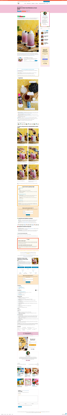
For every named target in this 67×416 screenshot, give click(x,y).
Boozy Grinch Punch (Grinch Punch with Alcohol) (46, 36)
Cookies (5, 414)
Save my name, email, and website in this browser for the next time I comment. (25, 405)
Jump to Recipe (19, 11)
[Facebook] (66, 0)
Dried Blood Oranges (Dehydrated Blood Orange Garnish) (46, 39)
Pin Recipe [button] (28, 267)
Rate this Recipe (24, 11)
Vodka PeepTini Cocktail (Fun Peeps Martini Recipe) (20, 375)
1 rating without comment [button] (26, 390)
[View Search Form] (49, 3)
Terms (12, 414)
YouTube (37, 255)
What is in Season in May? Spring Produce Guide (28, 385)
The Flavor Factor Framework (42, 3)
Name (19, 403)
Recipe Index (29, 1)
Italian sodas (28, 54)
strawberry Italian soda (26, 221)
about (47, 3)
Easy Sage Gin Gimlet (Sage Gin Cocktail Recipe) (35, 375)
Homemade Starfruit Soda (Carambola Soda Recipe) (19, 386)
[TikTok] (64, 0)
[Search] (48, 28)
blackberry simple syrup (22, 291)
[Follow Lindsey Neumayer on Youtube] (28, 360)
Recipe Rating (19, 393)
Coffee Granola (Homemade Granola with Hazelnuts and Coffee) (46, 43)
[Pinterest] (63, 0)
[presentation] (20, 371)
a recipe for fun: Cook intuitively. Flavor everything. (22, 1)
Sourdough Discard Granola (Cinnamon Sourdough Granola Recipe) (46, 33)
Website (32, 403)
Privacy (7, 414)
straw (19, 288)
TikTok (24, 256)
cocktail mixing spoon (21, 287)
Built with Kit (32, 349)
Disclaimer (10, 414)
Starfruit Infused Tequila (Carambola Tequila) (21, 364)
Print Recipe (21, 267)
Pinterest (31, 256)
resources (36, 3)
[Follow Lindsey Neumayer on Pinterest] (29, 360)
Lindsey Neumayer (28, 355)
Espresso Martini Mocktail (5, 0)
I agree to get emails (28, 283)
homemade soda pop (32, 55)
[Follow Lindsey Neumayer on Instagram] (27, 360)
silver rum (28, 222)
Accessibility (2, 414)
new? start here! (29, 3)
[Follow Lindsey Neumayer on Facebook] (26, 360)
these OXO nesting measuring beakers (30, 228)
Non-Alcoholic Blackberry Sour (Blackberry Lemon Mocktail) (34, 364)
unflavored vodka (25, 222)
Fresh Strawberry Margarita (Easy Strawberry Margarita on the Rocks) (27, 376)
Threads (26, 256)
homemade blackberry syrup (20, 18)
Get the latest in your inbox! (46, 1)
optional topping (27, 117)
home (25, 3)
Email (26, 403)
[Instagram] (65, 0)
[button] (26, 11)
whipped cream (20, 294)
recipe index (33, 3)
